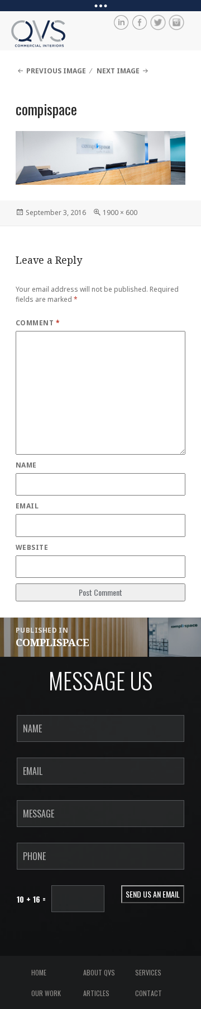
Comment (38, 323)
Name (26, 465)
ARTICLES (96, 993)
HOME (38, 972)
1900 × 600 (120, 212)
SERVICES (148, 972)
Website (32, 547)
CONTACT (148, 993)
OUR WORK (46, 993)
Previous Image (56, 71)
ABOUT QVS (99, 972)
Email (27, 506)
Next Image (118, 71)
